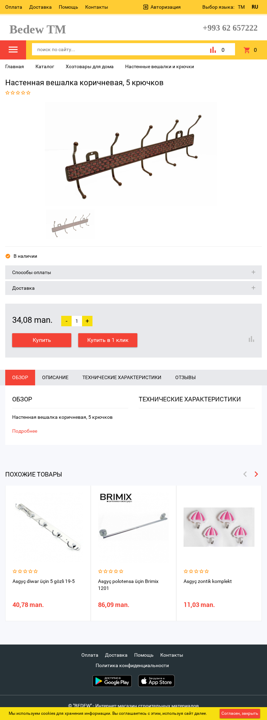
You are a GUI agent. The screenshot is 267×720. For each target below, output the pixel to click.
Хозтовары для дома (90, 66)
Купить (42, 340)
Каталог (44, 66)
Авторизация (166, 7)
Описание (55, 377)
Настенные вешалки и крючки (159, 66)
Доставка (40, 7)
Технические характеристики (121, 377)
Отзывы (185, 377)
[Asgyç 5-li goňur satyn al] (131, 154)
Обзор (20, 377)
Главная (14, 66)
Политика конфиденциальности (132, 665)
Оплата (13, 7)
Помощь (68, 7)
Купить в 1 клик (108, 340)
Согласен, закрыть (239, 713)
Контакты (96, 7)
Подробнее (24, 431)
